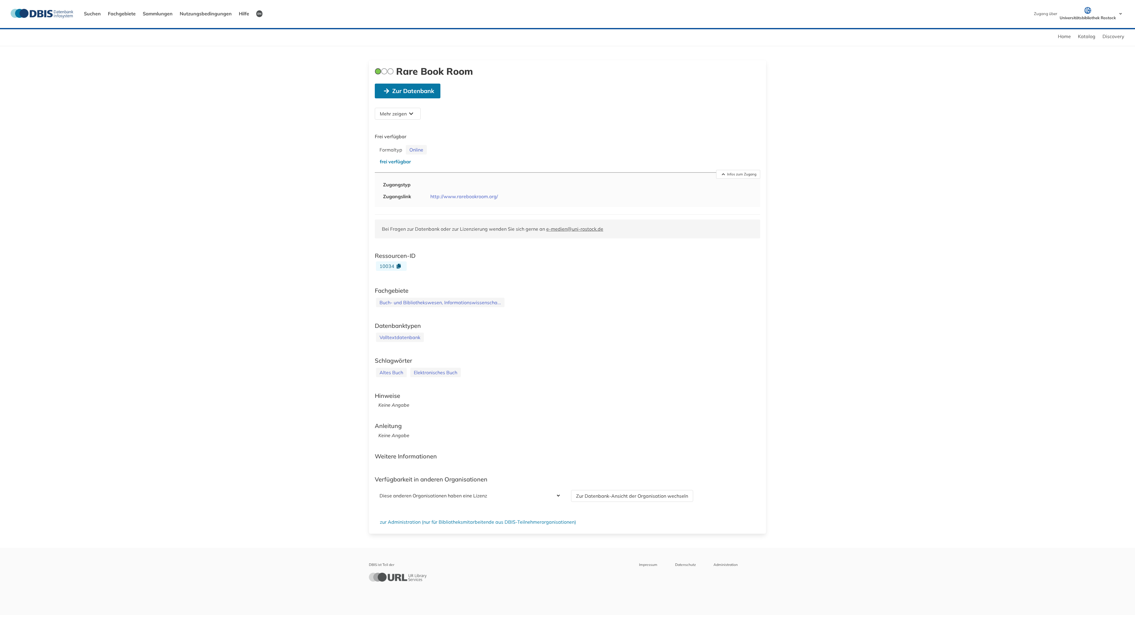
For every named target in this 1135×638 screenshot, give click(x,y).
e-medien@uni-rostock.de (574, 229)
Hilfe (244, 14)
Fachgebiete (122, 14)
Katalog (1086, 36)
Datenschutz (685, 564)
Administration (726, 564)
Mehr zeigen (393, 114)
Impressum (648, 564)
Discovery (1113, 36)
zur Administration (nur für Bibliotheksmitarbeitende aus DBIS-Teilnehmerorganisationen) (478, 522)
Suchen (92, 14)
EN (259, 13)
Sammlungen (158, 14)
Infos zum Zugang (741, 174)
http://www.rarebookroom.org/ (464, 196)
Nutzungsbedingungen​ (206, 14)
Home (1064, 36)
